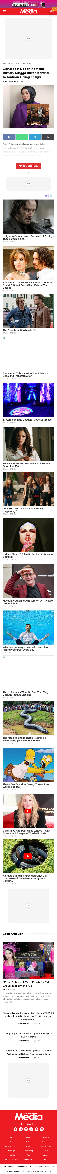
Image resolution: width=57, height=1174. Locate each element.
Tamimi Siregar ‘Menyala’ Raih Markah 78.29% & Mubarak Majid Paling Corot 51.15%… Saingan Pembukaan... (28, 1016)
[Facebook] (15, 1129)
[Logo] (28, 11)
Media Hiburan (9, 63)
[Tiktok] (31, 1129)
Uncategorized (24, 63)
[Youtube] (36, 1129)
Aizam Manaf (23, 1023)
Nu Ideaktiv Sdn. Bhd (26, 1171)
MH (4, 989)
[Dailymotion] (42, 1129)
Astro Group (47, 1171)
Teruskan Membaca (28, 166)
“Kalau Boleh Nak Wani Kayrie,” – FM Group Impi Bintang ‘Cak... (26, 983)
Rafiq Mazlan (10, 81)
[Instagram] (21, 1129)
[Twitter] (26, 1129)
